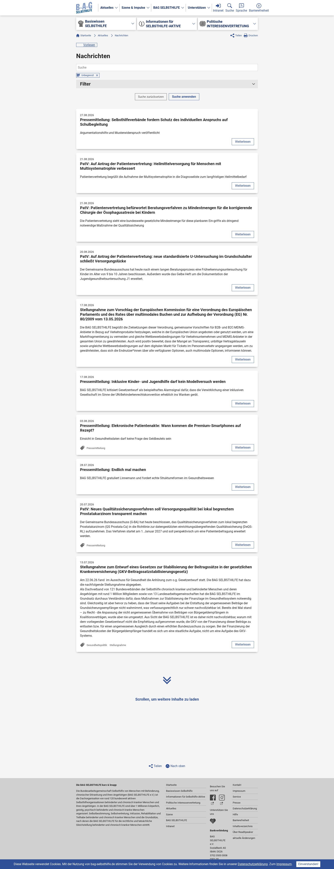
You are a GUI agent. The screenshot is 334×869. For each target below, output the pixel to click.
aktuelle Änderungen (244, 838)
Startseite (85, 35)
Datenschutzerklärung (253, 864)
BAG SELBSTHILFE (166, 7)
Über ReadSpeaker (243, 832)
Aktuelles (106, 7)
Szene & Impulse (133, 7)
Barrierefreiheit (241, 820)
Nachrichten (121, 35)
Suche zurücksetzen (151, 96)
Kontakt (237, 784)
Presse (236, 802)
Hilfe (235, 814)
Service (237, 796)
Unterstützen (197, 7)
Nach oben (177, 766)
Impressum (284, 864)
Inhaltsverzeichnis (243, 826)
